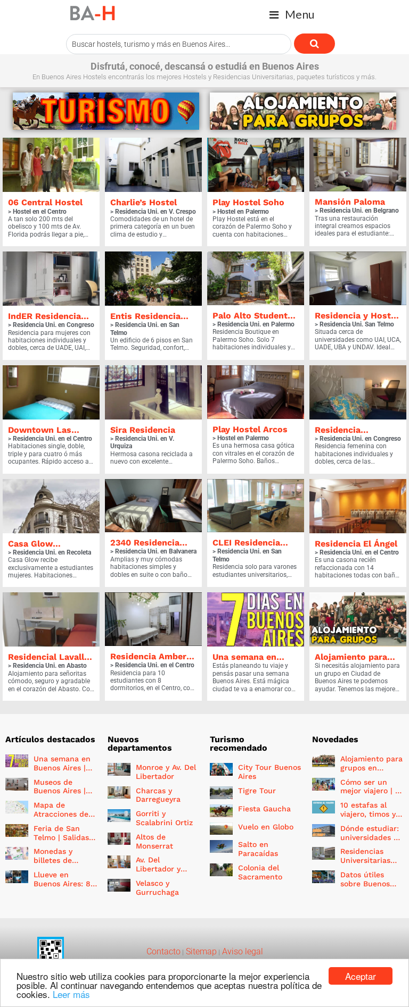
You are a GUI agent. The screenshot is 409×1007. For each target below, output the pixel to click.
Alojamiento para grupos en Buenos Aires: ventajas (371, 772)
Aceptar (360, 976)
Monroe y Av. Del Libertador (166, 772)
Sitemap (200, 951)
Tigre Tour (257, 790)
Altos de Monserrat (154, 841)
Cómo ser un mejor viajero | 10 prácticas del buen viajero (371, 795)
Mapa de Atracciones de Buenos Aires (61, 814)
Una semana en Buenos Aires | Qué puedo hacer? (62, 772)
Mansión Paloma (350, 202)
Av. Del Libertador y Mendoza (158, 868)
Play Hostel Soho (248, 202)
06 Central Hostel (45, 202)
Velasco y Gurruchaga (157, 887)
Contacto (163, 951)
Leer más (71, 994)
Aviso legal (241, 951)
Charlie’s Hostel (143, 202)
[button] (292, 14)
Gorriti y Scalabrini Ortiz (164, 818)
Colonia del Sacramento (260, 872)
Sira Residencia (142, 430)
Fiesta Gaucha (264, 808)
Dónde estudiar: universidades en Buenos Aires (371, 837)
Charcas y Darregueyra (158, 795)
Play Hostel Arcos (250, 429)
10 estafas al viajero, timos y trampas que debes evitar (368, 818)
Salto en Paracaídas (258, 849)
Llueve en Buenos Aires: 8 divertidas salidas (62, 887)
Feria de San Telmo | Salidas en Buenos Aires (63, 837)
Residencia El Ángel (356, 544)
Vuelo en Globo (265, 827)
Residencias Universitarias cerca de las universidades (365, 864)
